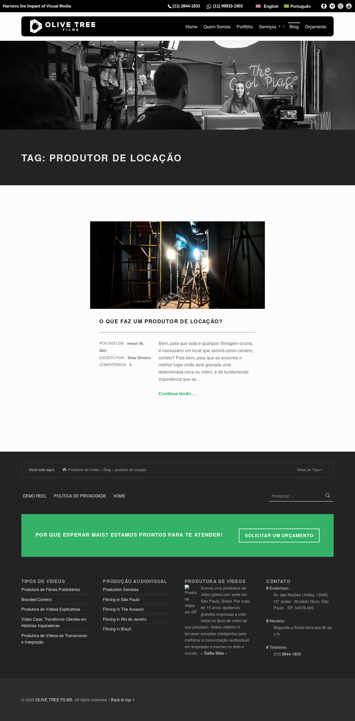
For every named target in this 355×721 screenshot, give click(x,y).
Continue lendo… (177, 393)
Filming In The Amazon (123, 609)
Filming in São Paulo (121, 599)
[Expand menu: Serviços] (283, 26)
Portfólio (245, 26)
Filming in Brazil (117, 629)
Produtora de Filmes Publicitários (50, 589)
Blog (294, 26)
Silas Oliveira (139, 357)
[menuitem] (267, 6)
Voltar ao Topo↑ (310, 469)
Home (191, 26)
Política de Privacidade (80, 496)
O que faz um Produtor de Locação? (161, 321)
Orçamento (315, 26)
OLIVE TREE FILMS (54, 699)
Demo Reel (35, 496)
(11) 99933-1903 (228, 6)
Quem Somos (217, 26)
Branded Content (36, 599)
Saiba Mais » (215, 653)
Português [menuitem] (300, 6)
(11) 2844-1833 (186, 6)
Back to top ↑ (123, 699)
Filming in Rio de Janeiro (124, 619)
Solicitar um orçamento (279, 535)
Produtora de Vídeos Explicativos (50, 609)
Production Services (120, 589)
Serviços (267, 26)
